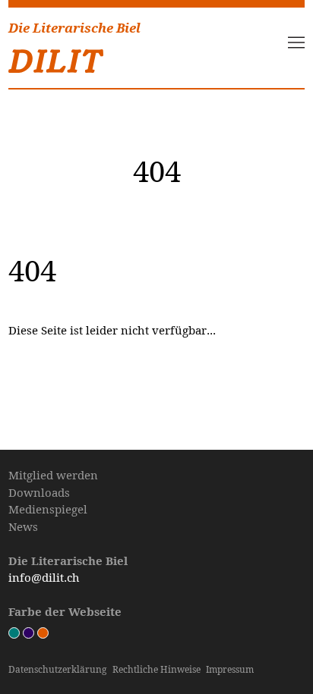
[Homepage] (55, 57)
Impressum (230, 669)
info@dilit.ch (44, 577)
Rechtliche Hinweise (156, 669)
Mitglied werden (53, 474)
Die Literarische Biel (74, 28)
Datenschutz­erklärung (57, 669)
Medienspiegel (47, 509)
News (23, 526)
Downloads (39, 492)
